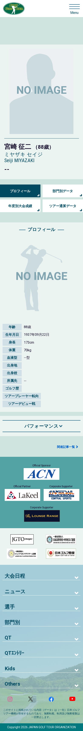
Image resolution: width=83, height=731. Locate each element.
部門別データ (63, 191)
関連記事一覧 (66, 446)
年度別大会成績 (20, 206)
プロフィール (20, 191)
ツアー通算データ (62, 206)
